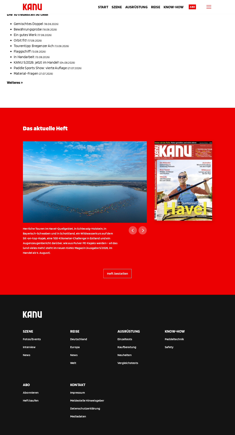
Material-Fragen (26, 73)
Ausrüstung (136, 7)
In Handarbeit (24, 57)
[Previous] (133, 230)
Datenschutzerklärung (85, 408)
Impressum (77, 392)
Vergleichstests (128, 363)
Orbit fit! (20, 40)
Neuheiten (125, 355)
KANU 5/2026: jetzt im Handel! (36, 62)
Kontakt (77, 384)
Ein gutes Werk (25, 35)
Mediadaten (78, 416)
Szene (117, 7)
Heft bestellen (117, 273)
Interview (29, 347)
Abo (192, 6)
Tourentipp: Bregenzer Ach (34, 46)
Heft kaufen (31, 400)
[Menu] (209, 6)
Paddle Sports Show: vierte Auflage (40, 68)
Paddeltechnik (174, 339)
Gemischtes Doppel (28, 24)
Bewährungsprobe (28, 29)
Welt (73, 363)
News (26, 355)
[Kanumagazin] (32, 7)
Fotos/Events (32, 339)
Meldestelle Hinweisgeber (87, 400)
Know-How (174, 7)
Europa (75, 347)
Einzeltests (125, 339)
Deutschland (78, 339)
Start (103, 7)
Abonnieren (31, 392)
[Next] (142, 230)
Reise (155, 7)
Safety (169, 347)
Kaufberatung (127, 347)
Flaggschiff (22, 51)
